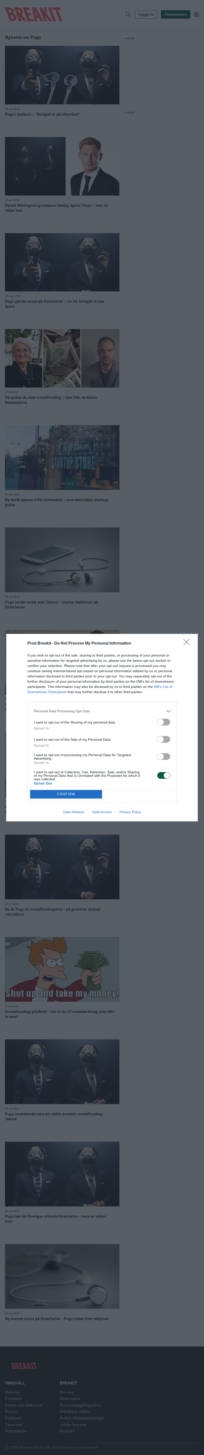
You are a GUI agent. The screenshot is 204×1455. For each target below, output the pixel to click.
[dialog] (102, 727)
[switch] (163, 722)
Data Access (102, 812)
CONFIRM (66, 794)
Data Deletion (74, 812)
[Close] (188, 643)
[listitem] (102, 711)
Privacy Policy (130, 812)
